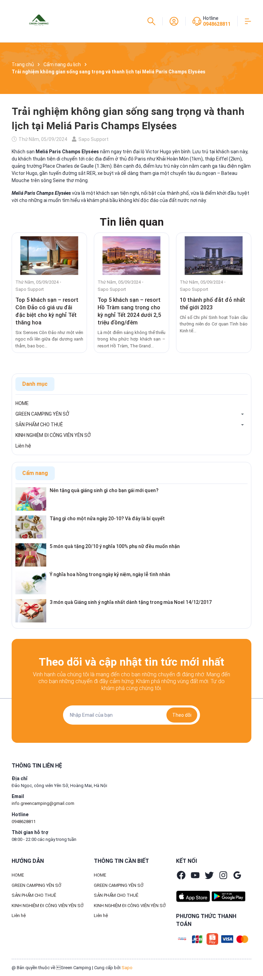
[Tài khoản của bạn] (174, 20)
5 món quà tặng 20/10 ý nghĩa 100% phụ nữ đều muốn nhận (115, 546)
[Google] (237, 875)
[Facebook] (181, 875)
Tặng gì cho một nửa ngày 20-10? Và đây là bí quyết (107, 518)
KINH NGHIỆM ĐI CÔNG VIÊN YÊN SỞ (53, 435)
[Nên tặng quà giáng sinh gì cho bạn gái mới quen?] (30, 498)
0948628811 (216, 24)
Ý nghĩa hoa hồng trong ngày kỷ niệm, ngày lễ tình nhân (110, 574)
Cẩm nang (35, 473)
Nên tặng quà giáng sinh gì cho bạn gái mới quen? (104, 490)
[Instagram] (223, 875)
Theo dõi (181, 715)
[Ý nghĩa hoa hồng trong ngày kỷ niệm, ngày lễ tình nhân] (30, 582)
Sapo (127, 967)
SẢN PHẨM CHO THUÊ (39, 424)
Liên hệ (23, 446)
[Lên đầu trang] (254, 946)
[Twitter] (209, 875)
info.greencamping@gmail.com (43, 803)
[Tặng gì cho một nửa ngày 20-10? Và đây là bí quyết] (30, 526)
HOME (22, 403)
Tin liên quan (132, 221)
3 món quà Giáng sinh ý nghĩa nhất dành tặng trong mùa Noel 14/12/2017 (131, 602)
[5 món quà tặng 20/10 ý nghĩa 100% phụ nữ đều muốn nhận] (30, 554)
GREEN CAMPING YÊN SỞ (42, 414)
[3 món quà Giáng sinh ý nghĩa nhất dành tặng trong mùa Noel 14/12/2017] (30, 610)
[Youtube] (195, 875)
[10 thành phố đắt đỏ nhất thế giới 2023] (214, 255)
